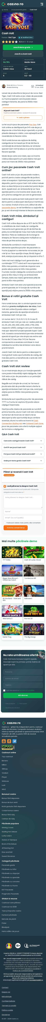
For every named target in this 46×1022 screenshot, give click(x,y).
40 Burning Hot (8, 848)
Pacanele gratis (8, 865)
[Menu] (42, 4)
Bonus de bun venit (10, 802)
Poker (4, 923)
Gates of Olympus (9, 840)
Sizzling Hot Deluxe (9, 831)
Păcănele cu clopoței (10, 873)
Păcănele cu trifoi (9, 869)
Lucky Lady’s (7, 836)
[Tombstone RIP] (33, 570)
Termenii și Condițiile (32, 969)
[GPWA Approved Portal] (23, 747)
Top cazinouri (7, 756)
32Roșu (5, 769)
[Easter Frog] (12, 629)
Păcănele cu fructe (10, 885)
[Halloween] (33, 591)
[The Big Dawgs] (33, 629)
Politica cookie (7, 1010)
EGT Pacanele (7, 890)
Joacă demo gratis (21, 47)
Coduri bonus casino (10, 810)
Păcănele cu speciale (11, 877)
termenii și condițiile (27, 690)
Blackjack (5, 927)
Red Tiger (12, 37)
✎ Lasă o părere (23, 118)
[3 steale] (9, 41)
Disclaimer (6, 1015)
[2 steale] (6, 41)
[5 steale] (16, 41)
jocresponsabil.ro (36, 980)
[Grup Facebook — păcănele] (9, 741)
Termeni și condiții (9, 1006)
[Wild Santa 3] (12, 611)
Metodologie (7, 996)
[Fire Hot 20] (33, 611)
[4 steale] (13, 41)
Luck (3, 785)
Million (4, 765)
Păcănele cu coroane (11, 881)
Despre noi (6, 992)
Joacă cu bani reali (23, 54)
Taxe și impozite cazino (11, 911)
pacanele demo (9, 207)
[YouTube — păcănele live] (4, 741)
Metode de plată (9, 919)
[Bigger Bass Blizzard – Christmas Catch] (12, 570)
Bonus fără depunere (10, 798)
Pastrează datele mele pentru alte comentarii (23, 523)
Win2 (4, 789)
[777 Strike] (12, 552)
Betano (5, 760)
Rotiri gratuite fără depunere (14, 806)
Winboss (5, 781)
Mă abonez (23, 695)
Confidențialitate (8, 1001)
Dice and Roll (7, 852)
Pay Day (32, 124)
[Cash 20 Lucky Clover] (33, 552)
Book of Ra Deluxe (9, 844)
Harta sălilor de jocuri (10, 931)
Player (4, 777)
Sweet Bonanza (8, 856)
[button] (17, 21)
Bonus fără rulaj (8, 814)
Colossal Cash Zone (34, 423)
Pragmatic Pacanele (10, 894)
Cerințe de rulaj (8, 819)
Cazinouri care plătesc (11, 902)
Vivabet (5, 773)
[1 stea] (3, 41)
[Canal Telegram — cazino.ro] (15, 741)
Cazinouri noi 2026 (9, 907)
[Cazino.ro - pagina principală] (13, 723)
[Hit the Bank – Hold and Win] (12, 591)
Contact (5, 987)
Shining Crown (7, 827)
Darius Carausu (18, 85)
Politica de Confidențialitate (23, 971)
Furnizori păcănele (9, 915)
